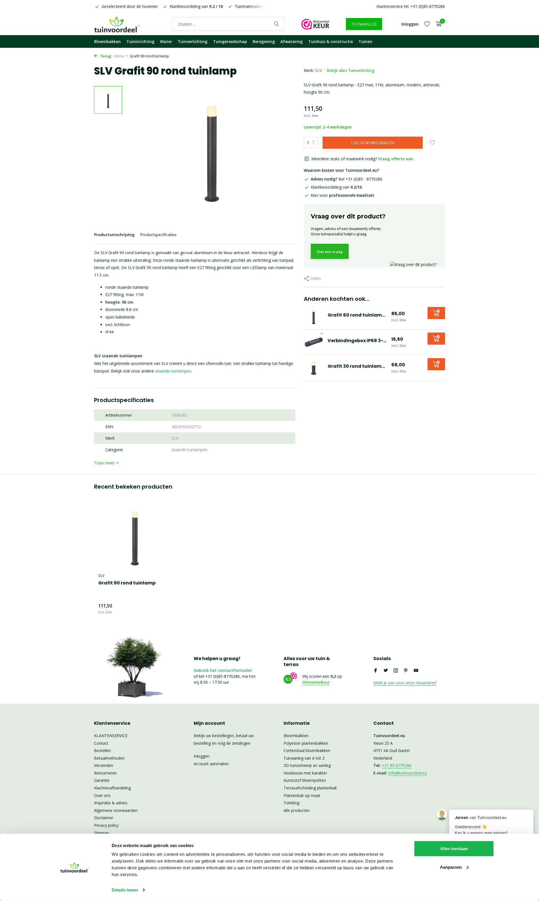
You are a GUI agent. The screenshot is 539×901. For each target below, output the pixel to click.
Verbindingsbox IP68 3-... (357, 340)
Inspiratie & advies (110, 802)
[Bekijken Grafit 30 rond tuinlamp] (313, 368)
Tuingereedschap (230, 41)
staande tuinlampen (173, 371)
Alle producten (297, 810)
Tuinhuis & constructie (330, 41)
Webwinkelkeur (316, 682)
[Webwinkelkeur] (315, 24)
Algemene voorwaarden (116, 810)
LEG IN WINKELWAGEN (372, 142)
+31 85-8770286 (397, 765)
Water (166, 41)
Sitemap (101, 832)
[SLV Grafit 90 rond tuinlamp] (134, 537)
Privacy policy (106, 825)
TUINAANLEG (363, 24)
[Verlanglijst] (427, 24)
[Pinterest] (406, 670)
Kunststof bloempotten (305, 780)
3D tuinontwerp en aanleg (307, 765)
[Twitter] (385, 670)
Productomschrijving (114, 234)
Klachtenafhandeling (112, 788)
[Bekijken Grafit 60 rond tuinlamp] (313, 316)
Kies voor (342, 195)
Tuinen (365, 41)
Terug (105, 55)
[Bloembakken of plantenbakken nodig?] (125, 24)
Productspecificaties (158, 234)
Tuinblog (291, 802)
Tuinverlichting (192, 41)
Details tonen (125, 890)
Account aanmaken (211, 763)
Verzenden (103, 765)
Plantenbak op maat (302, 795)
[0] (437, 24)
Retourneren (105, 773)
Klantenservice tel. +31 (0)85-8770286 (410, 6)
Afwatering (291, 41)
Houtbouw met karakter (305, 773)
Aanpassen (451, 866)
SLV (318, 70)
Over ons (102, 795)
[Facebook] (375, 670)
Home (119, 55)
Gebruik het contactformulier (223, 670)
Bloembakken (107, 41)
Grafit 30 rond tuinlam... (356, 366)
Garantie (101, 780)
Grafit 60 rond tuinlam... (356, 315)
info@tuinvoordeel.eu (407, 773)
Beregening (264, 41)
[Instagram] (396, 670)
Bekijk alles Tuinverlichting (350, 70)
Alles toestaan (454, 848)
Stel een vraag (330, 251)
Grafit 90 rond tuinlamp (127, 583)
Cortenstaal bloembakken (307, 750)
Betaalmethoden (109, 758)
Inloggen (201, 756)
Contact (101, 743)
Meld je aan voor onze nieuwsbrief (404, 682)
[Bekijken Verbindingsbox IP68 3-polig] (313, 342)
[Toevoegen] (436, 313)
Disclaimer (103, 817)
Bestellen (102, 750)
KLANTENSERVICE (110, 735)
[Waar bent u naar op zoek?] (276, 24)
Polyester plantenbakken (306, 743)
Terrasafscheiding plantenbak (310, 788)
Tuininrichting (140, 41)
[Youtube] (416, 670)
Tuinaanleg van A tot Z (304, 758)
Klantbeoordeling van (336, 187)
